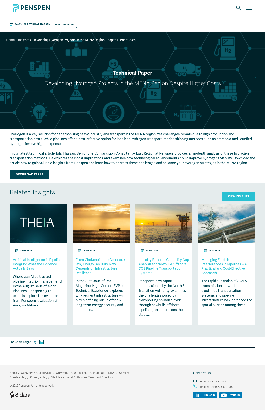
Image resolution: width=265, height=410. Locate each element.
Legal (69, 377)
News (111, 373)
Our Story (27, 373)
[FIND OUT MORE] (38, 242)
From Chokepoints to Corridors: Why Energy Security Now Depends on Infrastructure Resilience (100, 266)
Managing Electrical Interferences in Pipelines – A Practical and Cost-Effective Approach (224, 266)
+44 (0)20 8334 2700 (221, 386)
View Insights (238, 196)
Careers (124, 373)
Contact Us (202, 373)
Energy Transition (64, 24)
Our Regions (79, 373)
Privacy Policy (38, 377)
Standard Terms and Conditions (95, 377)
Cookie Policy (18, 377)
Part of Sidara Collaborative (32, 394)
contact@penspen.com (213, 381)
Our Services (44, 373)
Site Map (56, 377)
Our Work (62, 373)
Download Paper (29, 174)
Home (10, 40)
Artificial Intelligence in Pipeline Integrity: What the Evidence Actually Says (37, 264)
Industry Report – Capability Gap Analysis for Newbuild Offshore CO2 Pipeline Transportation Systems (164, 266)
